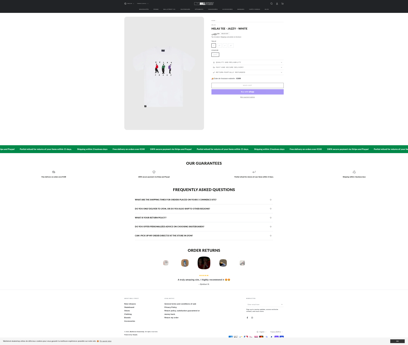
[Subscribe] (282, 304)
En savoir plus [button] (105, 341)
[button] (271, 3)
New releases (130, 304)
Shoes (127, 311)
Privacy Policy (170, 307)
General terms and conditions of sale (180, 304)
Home (213, 20)
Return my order (171, 318)
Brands (127, 318)
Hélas (213, 25)
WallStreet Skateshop (137, 331)
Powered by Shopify (130, 335)
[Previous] (161, 263)
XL (231, 45)
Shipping (223, 37)
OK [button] (397, 341)
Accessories (129, 321)
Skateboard (129, 307)
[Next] (247, 263)
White (215, 54)
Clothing (128, 314)
